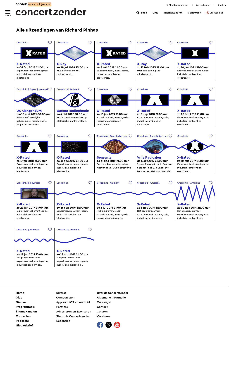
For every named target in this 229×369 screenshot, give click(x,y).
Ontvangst (104, 302)
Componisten (65, 297)
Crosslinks (22, 42)
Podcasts (22, 321)
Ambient (74, 89)
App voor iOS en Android (73, 302)
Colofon (102, 311)
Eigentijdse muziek (39, 89)
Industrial (34, 182)
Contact (102, 306)
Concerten (194, 12)
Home (20, 293)
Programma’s (25, 307)
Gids (155, 12)
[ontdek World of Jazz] (39, 4)
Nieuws (21, 302)
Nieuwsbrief (24, 325)
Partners (62, 306)
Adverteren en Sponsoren (73, 311)
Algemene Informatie (111, 297)
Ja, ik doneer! (203, 5)
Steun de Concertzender (72, 316)
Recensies (63, 320)
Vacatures (103, 316)
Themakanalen (173, 12)
